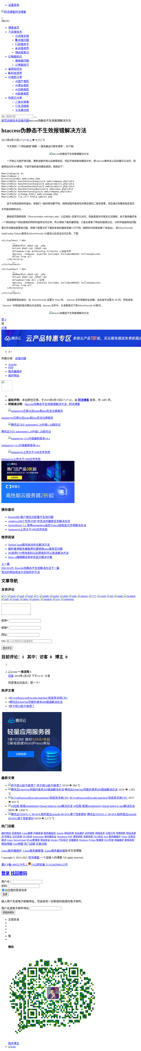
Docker (54, 840)
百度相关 (16, 833)
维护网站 (13, 375)
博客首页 (13, 27)
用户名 (5, 881)
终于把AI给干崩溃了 (22, 706)
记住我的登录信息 (16, 890)
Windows (83, 840)
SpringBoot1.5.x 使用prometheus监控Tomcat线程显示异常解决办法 (47, 525)
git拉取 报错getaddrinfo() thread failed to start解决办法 (104, 806)
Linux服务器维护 (11, 850)
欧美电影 (23, 93)
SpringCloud (19, 840)
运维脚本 (73, 840)
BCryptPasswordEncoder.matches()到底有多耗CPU (39, 697)
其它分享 (16, 97)
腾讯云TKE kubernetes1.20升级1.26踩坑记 (26, 431)
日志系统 (17, 836)
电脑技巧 (23, 64)
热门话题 (29, 843)
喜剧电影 (88, 836)
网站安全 (45, 840)
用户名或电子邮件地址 (15, 908)
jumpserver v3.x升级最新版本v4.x (20, 445)
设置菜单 (13, 5)
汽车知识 (63, 840)
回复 (11, 675)
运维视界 (23, 48)
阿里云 (8, 836)
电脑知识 (16, 56)
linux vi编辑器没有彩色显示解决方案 (30, 557)
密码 (4, 885)
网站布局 (69, 833)
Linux (10, 840)
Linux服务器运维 (55, 850)
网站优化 (16, 68)
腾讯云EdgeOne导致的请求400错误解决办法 (36, 702)
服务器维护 (15, 371)
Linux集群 (27, 833)
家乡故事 (23, 101)
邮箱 (4, 627)
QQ (3, 641)
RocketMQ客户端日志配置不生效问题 (30, 517)
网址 (4, 634)
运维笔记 (23, 52)
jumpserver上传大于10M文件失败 (21, 459)
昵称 (4, 620)
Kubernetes (38, 836)
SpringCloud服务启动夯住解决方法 (29, 544)
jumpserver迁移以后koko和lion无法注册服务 (27, 417)
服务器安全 (50, 836)
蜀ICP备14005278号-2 (14, 864)
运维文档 (23, 36)
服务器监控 (50, 833)
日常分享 (110, 833)
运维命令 (23, 44)
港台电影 (23, 85)
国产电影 (23, 81)
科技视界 (16, 73)
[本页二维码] (12, 1046)
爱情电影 (78, 836)
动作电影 (90, 833)
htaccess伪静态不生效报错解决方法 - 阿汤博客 (52, 404)
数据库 (100, 840)
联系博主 (13, 1043)
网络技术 (100, 833)
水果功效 (23, 110)
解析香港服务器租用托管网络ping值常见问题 (35, 548)
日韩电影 (23, 89)
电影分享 (16, 77)
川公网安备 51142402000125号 (49, 864)
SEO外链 (109, 840)
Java (106, 836)
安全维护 (79, 833)
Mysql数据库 (33, 840)
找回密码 (19, 873)
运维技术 (16, 31)
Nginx (124, 836)
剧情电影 (129, 840)
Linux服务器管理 (33, 850)
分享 (4, 327)
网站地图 (6, 843)
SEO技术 (27, 836)
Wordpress (62, 836)
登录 (5, 873)
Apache (12, 364)
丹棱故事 (38, 833)
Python (92, 840)
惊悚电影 (121, 833)
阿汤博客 (83, 400)
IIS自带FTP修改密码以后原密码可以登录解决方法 (38, 553)
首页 (4, 120)
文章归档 (41, 843)
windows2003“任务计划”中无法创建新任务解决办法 (39, 521)
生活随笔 (23, 106)
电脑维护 (119, 840)
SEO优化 (98, 836)
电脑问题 (23, 60)
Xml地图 (18, 843)
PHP (10, 367)
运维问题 (23, 40)
